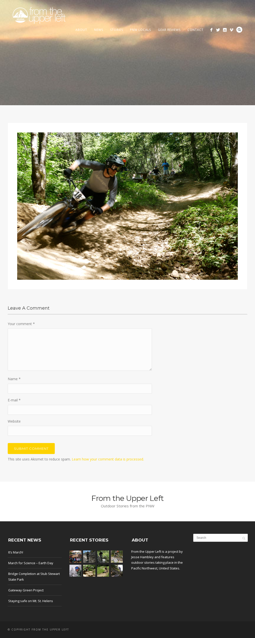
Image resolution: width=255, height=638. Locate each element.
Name (14, 378)
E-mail (14, 400)
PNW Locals (140, 30)
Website (14, 421)
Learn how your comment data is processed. (108, 459)
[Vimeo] (231, 30)
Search (239, 30)
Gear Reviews (169, 30)
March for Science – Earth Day (30, 563)
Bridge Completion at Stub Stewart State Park (34, 576)
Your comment (21, 323)
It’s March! (15, 552)
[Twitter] (218, 30)
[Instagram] (225, 30)
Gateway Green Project (26, 590)
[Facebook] (211, 30)
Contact (195, 30)
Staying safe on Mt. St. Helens (30, 601)
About (81, 30)
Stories (116, 30)
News (98, 30)
